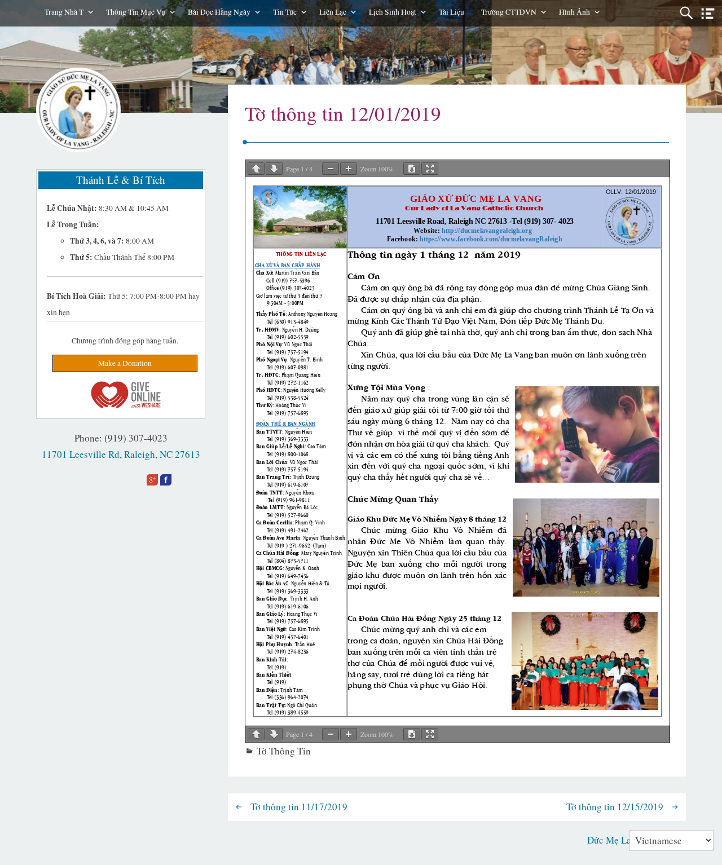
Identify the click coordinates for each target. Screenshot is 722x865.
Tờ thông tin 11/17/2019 (298, 806)
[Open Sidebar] (708, 14)
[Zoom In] (348, 168)
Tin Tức (285, 12)
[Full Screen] (429, 168)
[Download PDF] (411, 168)
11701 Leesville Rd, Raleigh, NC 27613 (121, 454)
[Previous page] (256, 168)
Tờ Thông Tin (284, 750)
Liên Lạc (332, 12)
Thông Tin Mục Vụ (135, 12)
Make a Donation (125, 363)
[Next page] (274, 168)
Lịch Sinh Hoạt (392, 12)
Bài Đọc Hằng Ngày (219, 12)
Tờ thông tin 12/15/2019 (614, 806)
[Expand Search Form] (686, 13)
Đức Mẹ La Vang (620, 839)
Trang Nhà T (64, 12)
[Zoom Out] (330, 168)
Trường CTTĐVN (508, 12)
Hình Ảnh (574, 12)
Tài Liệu (451, 12)
